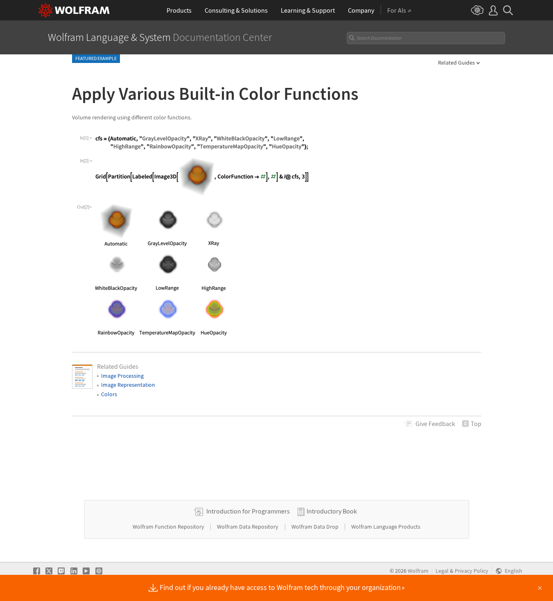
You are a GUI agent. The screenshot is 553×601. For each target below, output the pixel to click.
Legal (442, 570)
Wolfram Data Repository (248, 526)
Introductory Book (332, 511)
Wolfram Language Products (385, 526)
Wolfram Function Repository (169, 526)
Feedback (435, 423)
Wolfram (418, 570)
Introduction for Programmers (248, 511)
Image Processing (122, 375)
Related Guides (456, 62)
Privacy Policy (471, 570)
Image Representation (128, 384)
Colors (109, 394)
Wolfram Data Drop (315, 526)
